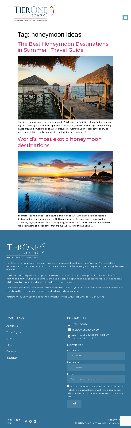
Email (70, 374)
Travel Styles (13, 332)
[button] (125, 17)
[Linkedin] (35, 421)
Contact (11, 351)
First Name (73, 351)
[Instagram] (30, 421)
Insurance (12, 357)
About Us (12, 325)
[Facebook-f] (26, 421)
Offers (10, 338)
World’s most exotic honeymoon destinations (60, 142)
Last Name (73, 362)
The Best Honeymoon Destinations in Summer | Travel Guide (63, 47)
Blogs (9, 344)
